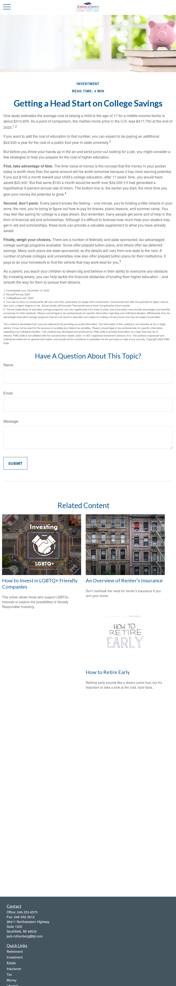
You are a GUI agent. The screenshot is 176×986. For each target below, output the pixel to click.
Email (8, 393)
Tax (9, 974)
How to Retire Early (108, 672)
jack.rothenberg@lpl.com (25, 936)
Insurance (14, 968)
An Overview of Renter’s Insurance (124, 580)
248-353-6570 (27, 912)
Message (10, 421)
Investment (15, 957)
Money (11, 980)
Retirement (15, 951)
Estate (11, 963)
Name (8, 364)
